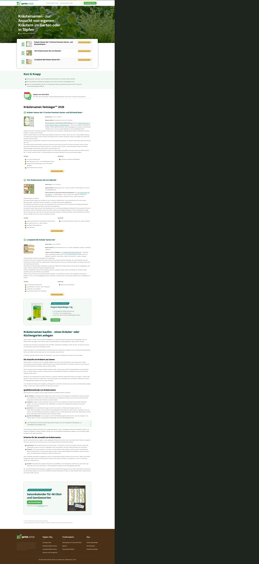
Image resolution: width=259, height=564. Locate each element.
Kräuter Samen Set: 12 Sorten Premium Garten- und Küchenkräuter (54, 112)
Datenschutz (68, 559)
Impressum (61, 559)
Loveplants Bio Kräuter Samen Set (47, 60)
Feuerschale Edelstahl (68, 549)
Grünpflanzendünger (92, 549)
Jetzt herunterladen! (34, 502)
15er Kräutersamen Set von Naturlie (47, 51)
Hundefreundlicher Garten (52, 3)
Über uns (54, 559)
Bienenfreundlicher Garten (50, 546)
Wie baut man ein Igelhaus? (50, 552)
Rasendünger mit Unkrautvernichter (72, 542)
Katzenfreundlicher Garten (66, 3)
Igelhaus (64, 546)
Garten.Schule (47, 559)
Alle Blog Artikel (47, 542)
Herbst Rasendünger (92, 542)
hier (42, 520)
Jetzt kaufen (55, 320)
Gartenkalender (41, 505)
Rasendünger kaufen (90, 3)
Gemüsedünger (91, 546)
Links (74, 559)
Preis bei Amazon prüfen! (84, 42)
